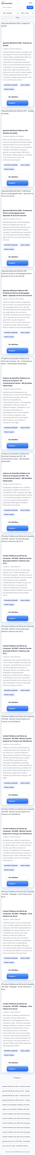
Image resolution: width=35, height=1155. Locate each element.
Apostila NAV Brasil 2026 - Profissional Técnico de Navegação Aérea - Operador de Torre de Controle (17, 213)
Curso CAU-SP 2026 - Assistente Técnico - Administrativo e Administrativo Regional (17, 1146)
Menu (30, 3)
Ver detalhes (13, 97)
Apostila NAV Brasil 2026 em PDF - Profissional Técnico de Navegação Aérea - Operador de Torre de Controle (17, 293)
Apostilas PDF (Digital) (17, 136)
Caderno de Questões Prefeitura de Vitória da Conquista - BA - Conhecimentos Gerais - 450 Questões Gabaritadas (17, 1105)
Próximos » (17, 1078)
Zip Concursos (7, 3)
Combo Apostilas (15, 567)
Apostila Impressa (15, 49)
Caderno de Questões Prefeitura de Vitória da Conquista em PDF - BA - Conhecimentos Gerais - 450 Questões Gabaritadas (17, 1109)
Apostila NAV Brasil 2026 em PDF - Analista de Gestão (17, 1091)
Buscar (30, 7)
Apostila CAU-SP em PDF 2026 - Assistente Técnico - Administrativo (17, 1141)
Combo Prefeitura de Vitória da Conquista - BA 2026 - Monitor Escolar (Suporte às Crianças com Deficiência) (17, 738)
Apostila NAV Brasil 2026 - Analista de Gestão (17, 1086)
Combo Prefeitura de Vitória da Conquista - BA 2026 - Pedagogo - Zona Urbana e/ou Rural (17, 913)
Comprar (11, 103)
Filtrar (17, 17)
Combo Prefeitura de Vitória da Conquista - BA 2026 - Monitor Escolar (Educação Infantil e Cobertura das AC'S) (17, 1114)
